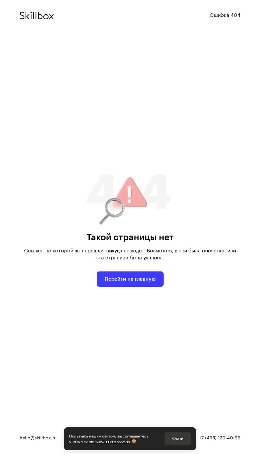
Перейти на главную (130, 279)
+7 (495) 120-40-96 (219, 438)
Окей (177, 439)
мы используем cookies (109, 441)
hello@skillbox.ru (38, 438)
